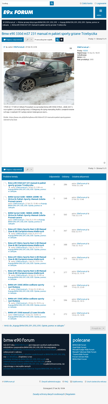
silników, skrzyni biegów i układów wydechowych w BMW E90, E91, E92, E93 (34, 354)
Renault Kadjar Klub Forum (83, 349)
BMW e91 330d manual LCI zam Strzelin (26, 312)
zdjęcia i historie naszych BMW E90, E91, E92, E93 (23, 364)
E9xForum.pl (83, 47)
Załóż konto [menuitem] (87, 3)
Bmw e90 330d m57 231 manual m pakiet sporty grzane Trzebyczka (49, 34)
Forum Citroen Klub (80, 357)
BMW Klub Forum (80, 359)
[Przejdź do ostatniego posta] (89, 183)
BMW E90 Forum (21, 345)
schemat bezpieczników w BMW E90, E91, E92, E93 (23, 361)
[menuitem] (95, 382)
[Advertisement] (39, 142)
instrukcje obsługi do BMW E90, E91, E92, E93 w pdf (24, 359)
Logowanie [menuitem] (101, 3)
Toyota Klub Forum (80, 354)
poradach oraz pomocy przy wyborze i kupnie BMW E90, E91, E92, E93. (32, 369)
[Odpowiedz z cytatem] (71, 48)
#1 (5, 47)
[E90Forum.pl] (21, 12)
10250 (85, 51)
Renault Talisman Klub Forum (84, 352)
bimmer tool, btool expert (46, 349)
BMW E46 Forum (79, 345)
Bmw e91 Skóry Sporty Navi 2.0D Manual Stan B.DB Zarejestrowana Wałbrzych (27, 230)
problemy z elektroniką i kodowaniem (18, 349)
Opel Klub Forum (79, 347)
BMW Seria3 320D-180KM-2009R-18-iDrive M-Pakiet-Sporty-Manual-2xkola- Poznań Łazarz (27, 199)
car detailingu (12, 357)
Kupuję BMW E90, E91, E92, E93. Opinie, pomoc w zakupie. (27, 205)
